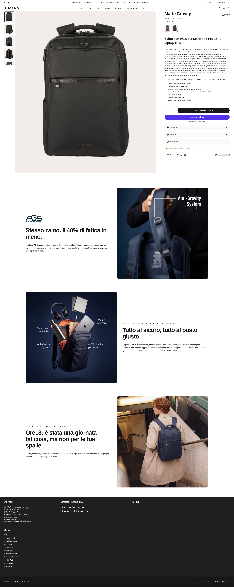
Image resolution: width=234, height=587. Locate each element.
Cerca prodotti (9, 538)
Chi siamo (8, 544)
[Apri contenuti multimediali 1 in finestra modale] (85, 92)
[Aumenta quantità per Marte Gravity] (174, 110)
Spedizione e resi (10, 541)
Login (6, 535)
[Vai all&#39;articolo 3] (9, 41)
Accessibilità (8, 566)
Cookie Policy (9, 560)
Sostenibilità (8, 547)
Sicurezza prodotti (11, 554)
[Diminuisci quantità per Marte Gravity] (167, 110)
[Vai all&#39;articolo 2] (9, 29)
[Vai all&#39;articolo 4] (9, 53)
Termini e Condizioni (11, 557)
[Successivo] (151, 96)
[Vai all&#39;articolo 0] (9, 16)
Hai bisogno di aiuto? (223, 154)
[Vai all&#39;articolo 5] (9, 66)
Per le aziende (9, 551)
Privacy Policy (9, 563)
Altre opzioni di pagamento (197, 121)
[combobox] (208, 2)
